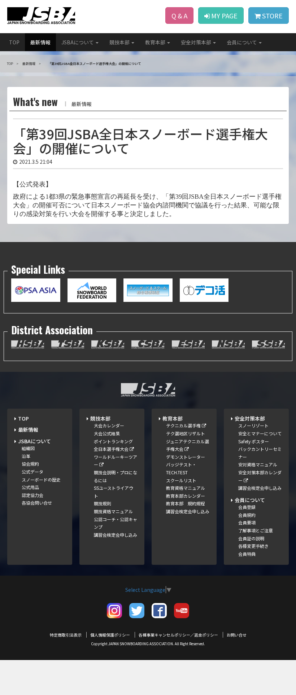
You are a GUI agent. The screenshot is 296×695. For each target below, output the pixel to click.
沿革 (26, 456)
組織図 (28, 448)
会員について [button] (242, 42)
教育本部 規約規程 (185, 503)
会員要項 (247, 522)
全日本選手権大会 (112, 449)
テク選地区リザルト (185, 433)
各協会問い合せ (37, 503)
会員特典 (247, 554)
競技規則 (102, 503)
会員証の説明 (251, 538)
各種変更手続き (253, 546)
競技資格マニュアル (113, 511)
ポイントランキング (113, 441)
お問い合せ (237, 635)
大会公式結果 (107, 433)
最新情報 (40, 42)
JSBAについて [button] (78, 42)
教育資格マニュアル (185, 488)
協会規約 (30, 464)
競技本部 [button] (120, 42)
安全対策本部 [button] (196, 42)
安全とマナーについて (260, 433)
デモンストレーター (185, 457)
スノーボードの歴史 (41, 479)
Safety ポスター (253, 441)
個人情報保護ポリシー (110, 635)
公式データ (32, 472)
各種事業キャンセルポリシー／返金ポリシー (178, 635)
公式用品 (30, 487)
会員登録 (247, 507)
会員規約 (247, 515)
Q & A (179, 15)
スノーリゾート (253, 425)
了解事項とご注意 (255, 530)
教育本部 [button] (155, 42)
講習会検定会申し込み (115, 535)
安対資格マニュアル (257, 464)
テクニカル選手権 (184, 425)
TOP (14, 42)
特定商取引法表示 (66, 635)
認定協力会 (32, 495)
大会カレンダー (109, 425)
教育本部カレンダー (185, 496)
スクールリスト (181, 480)
